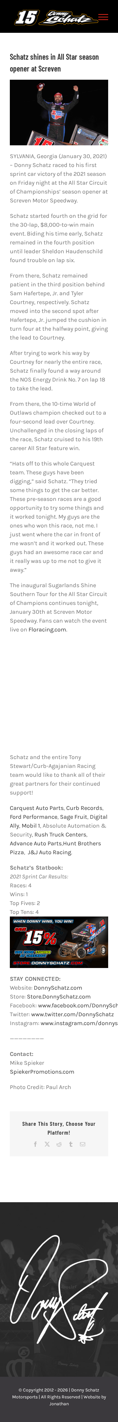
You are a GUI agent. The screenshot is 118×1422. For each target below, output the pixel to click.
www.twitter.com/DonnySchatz (72, 1014)
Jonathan (59, 1404)
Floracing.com (47, 629)
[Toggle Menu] (103, 17)
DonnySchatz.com (57, 987)
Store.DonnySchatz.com (58, 996)
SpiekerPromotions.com (42, 1071)
